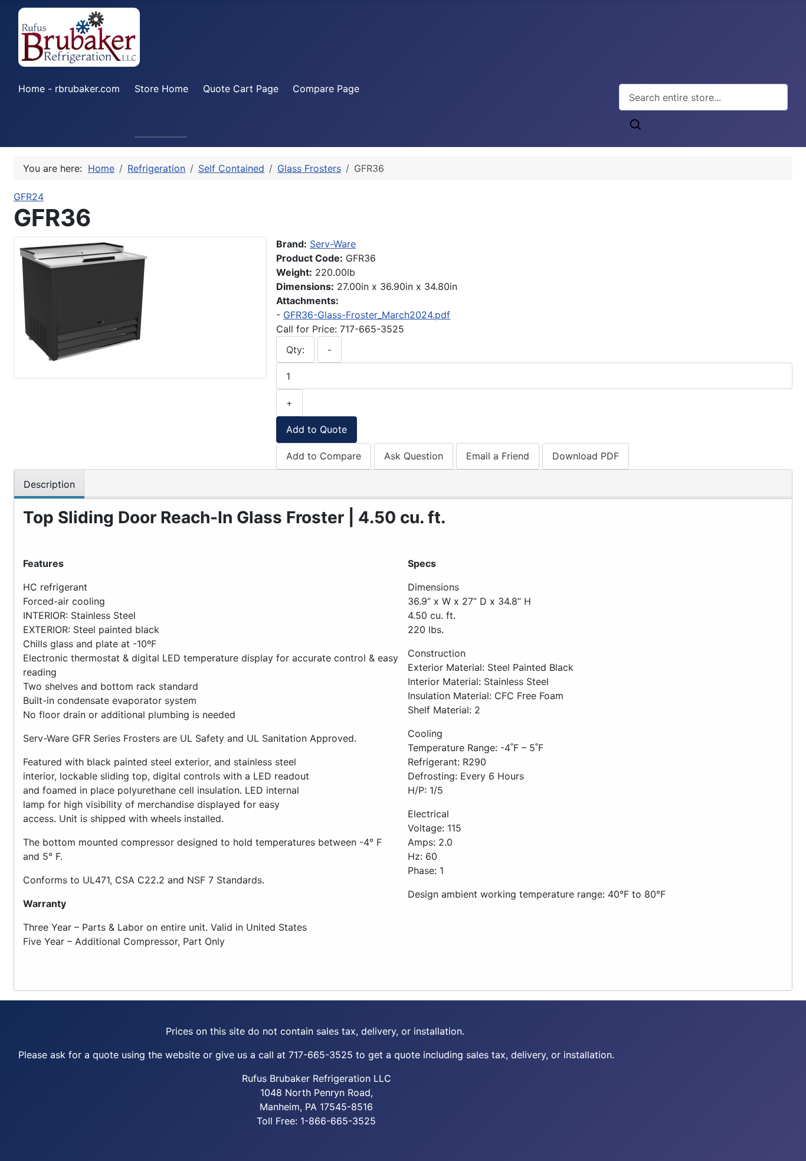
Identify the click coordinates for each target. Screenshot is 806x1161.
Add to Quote (316, 429)
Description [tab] (49, 484)
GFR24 (29, 197)
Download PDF (585, 456)
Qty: (295, 350)
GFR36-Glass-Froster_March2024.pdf (366, 315)
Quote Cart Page (241, 88)
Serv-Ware (333, 244)
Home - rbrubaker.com (69, 88)
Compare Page (326, 88)
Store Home (161, 88)
